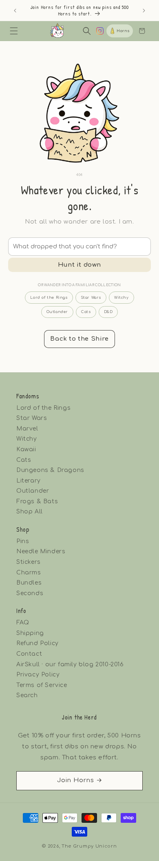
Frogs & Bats (37, 501)
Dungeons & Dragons (50, 470)
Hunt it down (79, 264)
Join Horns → (79, 780)
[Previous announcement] (15, 11)
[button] (13, 30)
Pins (22, 541)
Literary (28, 481)
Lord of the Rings (48, 298)
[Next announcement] (144, 11)
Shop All (29, 512)
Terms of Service (41, 685)
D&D (108, 312)
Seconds (29, 593)
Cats (86, 312)
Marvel (27, 429)
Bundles (29, 583)
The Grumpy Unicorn (89, 846)
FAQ (22, 623)
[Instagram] (99, 30)
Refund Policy (37, 643)
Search (27, 695)
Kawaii (26, 449)
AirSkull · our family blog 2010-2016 (70, 664)
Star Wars (91, 298)
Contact (29, 654)
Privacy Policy (38, 675)
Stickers (28, 562)
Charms (28, 573)
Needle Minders (40, 551)
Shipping (30, 633)
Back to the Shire (79, 338)
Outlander (57, 312)
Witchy (121, 298)
